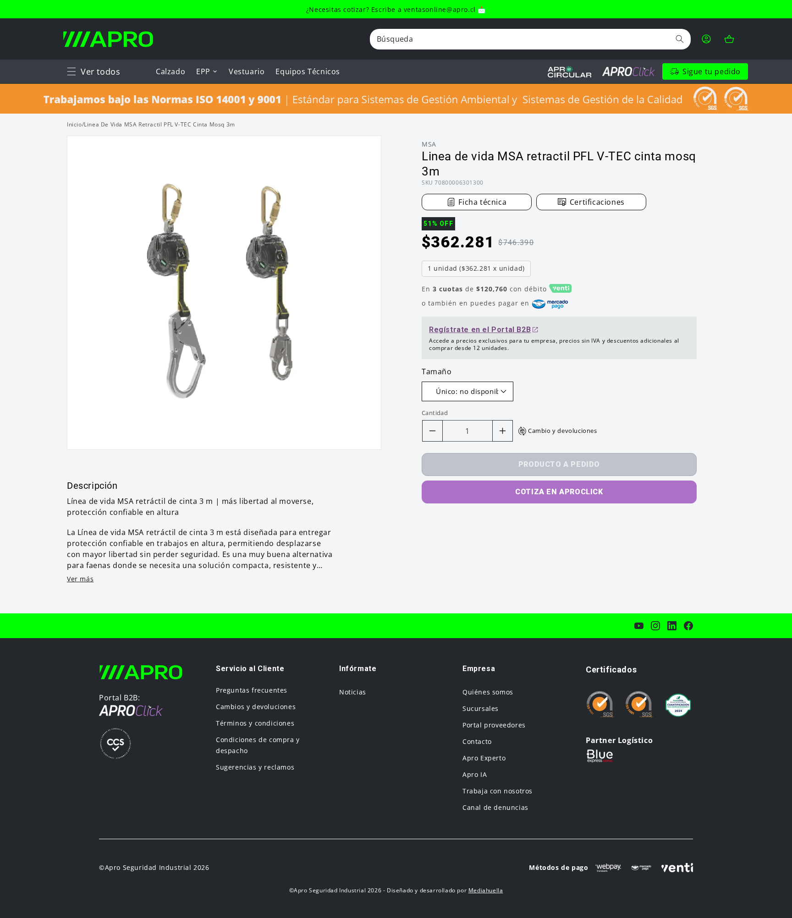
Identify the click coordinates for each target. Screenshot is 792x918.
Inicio (74, 124)
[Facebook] (688, 625)
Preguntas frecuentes (251, 690)
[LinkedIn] (671, 625)
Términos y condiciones (255, 723)
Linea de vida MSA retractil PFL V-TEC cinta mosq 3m (159, 124)
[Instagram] (655, 625)
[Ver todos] (71, 71)
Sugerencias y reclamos (255, 767)
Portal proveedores (494, 725)
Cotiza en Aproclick (559, 491)
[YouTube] (639, 625)
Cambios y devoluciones (256, 706)
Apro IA (474, 774)
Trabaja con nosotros (497, 791)
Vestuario (246, 71)
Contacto (477, 741)
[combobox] (530, 39)
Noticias (352, 692)
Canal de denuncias (495, 807)
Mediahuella (485, 890)
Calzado (170, 71)
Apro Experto (484, 758)
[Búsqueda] (680, 39)
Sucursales (480, 708)
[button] (71, 71)
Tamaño (437, 371)
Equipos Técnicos (307, 71)
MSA (429, 144)
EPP (203, 71)
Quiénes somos (487, 692)
